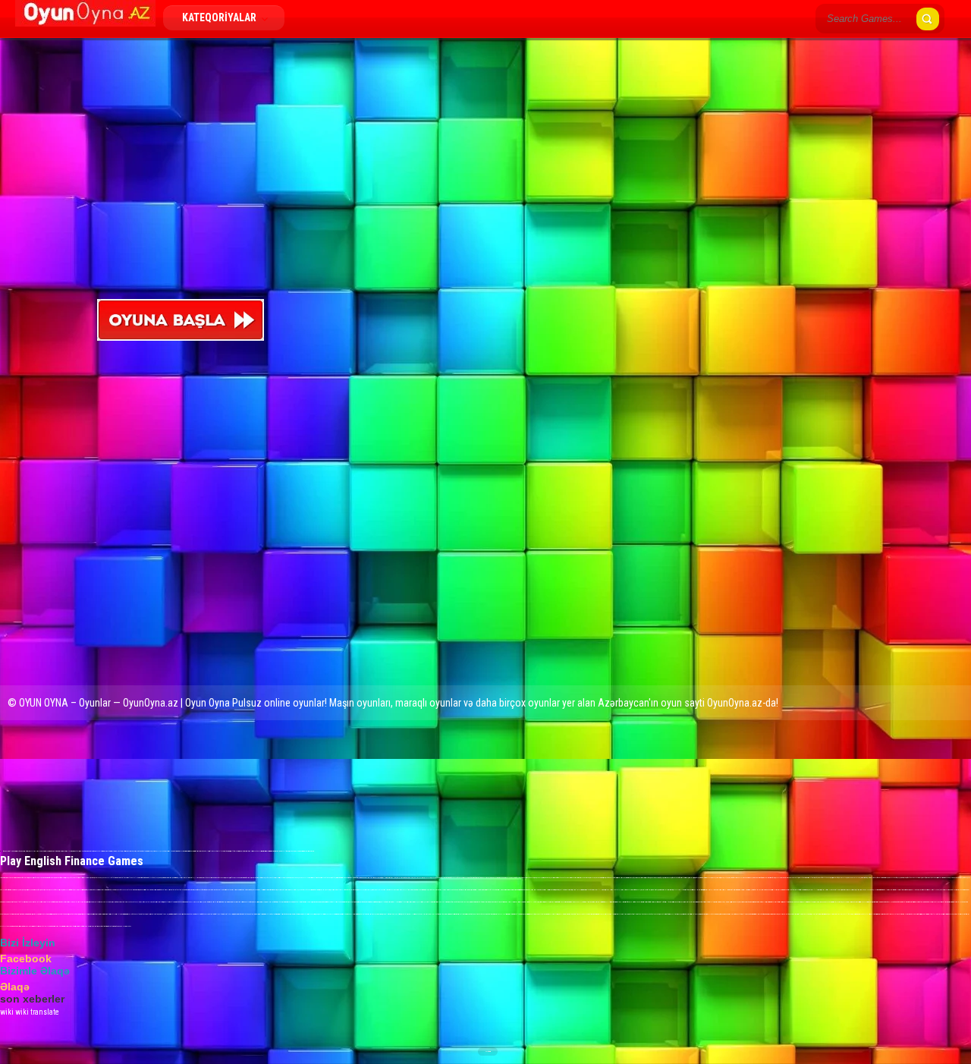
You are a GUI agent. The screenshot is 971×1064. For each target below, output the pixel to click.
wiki (7, 1012)
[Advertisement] (224, 175)
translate (44, 1012)
